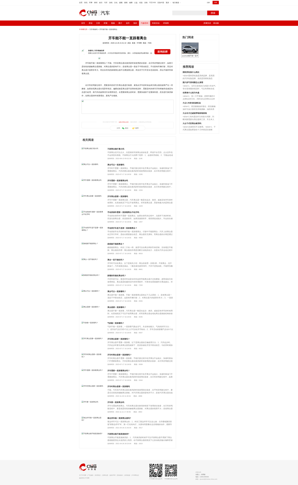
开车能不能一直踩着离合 (108, 29)
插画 (125, 2)
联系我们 (98, 475)
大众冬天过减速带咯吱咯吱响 (195, 113)
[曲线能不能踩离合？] (92, 243)
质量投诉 (207, 23)
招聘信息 (105, 475)
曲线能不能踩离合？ (115, 244)
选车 (128, 23)
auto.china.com (124, 122)
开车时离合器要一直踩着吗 (118, 386)
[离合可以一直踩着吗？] (92, 291)
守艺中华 (152, 2)
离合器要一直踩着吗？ (116, 307)
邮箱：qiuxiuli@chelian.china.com (206, 479)
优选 (140, 2)
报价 (135, 23)
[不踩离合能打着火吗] (92, 148)
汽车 (105, 2)
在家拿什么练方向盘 (191, 93)
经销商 (166, 23)
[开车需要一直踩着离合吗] (92, 180)
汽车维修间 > (94, 29)
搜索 (213, 13)
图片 (120, 23)
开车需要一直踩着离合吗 (117, 181)
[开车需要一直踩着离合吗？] (92, 370)
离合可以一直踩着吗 (115, 165)
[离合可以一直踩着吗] (92, 164)
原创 (90, 23)
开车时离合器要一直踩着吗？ (119, 355)
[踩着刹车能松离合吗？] (92, 275)
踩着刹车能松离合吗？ (116, 276)
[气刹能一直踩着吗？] (92, 323)
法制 (145, 2)
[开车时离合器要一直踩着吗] (92, 386)
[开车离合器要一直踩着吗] (92, 196)
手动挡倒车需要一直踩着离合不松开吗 (123, 212)
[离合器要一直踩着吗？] (92, 307)
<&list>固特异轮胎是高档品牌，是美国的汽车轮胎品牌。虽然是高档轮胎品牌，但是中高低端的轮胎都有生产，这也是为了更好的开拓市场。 (198, 77)
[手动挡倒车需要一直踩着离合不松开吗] (92, 212)
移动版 (216, 23)
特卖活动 (155, 23)
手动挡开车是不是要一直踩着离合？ (122, 228)
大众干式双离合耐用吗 (192, 123)
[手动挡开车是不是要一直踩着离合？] (92, 228)
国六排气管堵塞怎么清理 (193, 82)
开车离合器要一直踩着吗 (117, 196)
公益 (135, 2)
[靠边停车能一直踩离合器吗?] (92, 418)
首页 (80, 2)
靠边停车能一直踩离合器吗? (119, 418)
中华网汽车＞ (84, 29)
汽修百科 (144, 23)
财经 (95, 2)
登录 (215, 2)
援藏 (120, 2)
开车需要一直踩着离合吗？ (118, 371)
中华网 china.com (89, 13)
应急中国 (160, 2)
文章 (98, 23)
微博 (137, 128)
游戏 (110, 2)
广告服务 (90, 475)
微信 (126, 128)
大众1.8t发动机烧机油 (192, 103)
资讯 (85, 2)
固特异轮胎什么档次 (191, 72)
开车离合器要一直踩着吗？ (118, 339)
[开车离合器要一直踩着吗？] (92, 338)
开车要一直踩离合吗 (115, 402)
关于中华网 (82, 475)
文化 (115, 2)
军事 (90, 2)
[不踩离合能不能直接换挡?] (92, 433)
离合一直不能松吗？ (115, 260)
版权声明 (112, 475)
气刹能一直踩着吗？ (115, 323)
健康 (130, 2)
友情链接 (127, 475)
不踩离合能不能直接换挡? (118, 434)
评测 (105, 23)
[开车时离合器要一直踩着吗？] (92, 354)
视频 (113, 23)
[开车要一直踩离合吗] (92, 402)
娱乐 (100, 2)
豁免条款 (120, 475)
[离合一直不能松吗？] (92, 259)
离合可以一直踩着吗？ (116, 291)
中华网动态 (135, 475)
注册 (208, 2)
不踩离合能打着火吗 (115, 149)
